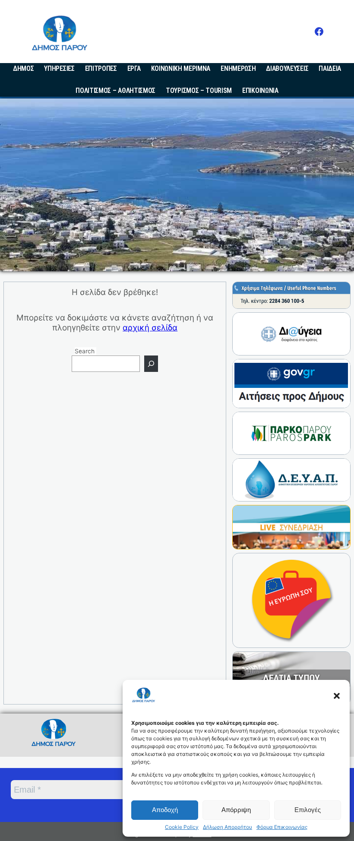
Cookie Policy (182, 827)
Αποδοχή (165, 809)
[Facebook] (319, 31)
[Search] (151, 363)
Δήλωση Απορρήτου (227, 827)
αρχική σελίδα (150, 328)
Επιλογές (307, 809)
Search (85, 351)
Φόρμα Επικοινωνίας (281, 827)
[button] (336, 696)
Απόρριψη (236, 809)
